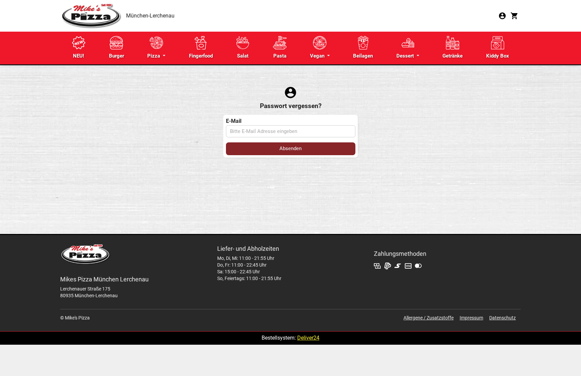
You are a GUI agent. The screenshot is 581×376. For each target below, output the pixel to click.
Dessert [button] (405, 56)
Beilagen (363, 56)
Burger (116, 56)
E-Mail (233, 121)
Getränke (452, 56)
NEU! (78, 56)
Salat (242, 56)
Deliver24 (308, 338)
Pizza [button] (154, 56)
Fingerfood (201, 56)
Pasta (279, 56)
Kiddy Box (497, 56)
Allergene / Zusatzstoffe (428, 317)
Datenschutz (502, 317)
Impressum (471, 317)
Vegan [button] (318, 56)
